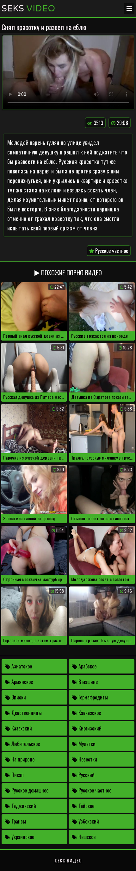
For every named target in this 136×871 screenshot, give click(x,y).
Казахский (21, 728)
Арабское (86, 666)
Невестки (87, 759)
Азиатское (21, 666)
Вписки (18, 697)
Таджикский (23, 806)
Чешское (86, 837)
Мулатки (86, 744)
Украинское (22, 837)
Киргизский (89, 728)
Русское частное (111, 250)
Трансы (18, 821)
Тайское (85, 806)
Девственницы (26, 713)
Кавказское (89, 713)
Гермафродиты (92, 697)
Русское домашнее (29, 790)
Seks (28, 8)
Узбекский (88, 821)
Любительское (25, 744)
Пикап (17, 775)
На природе (22, 759)
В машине (87, 682)
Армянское (21, 682)
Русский (86, 775)
